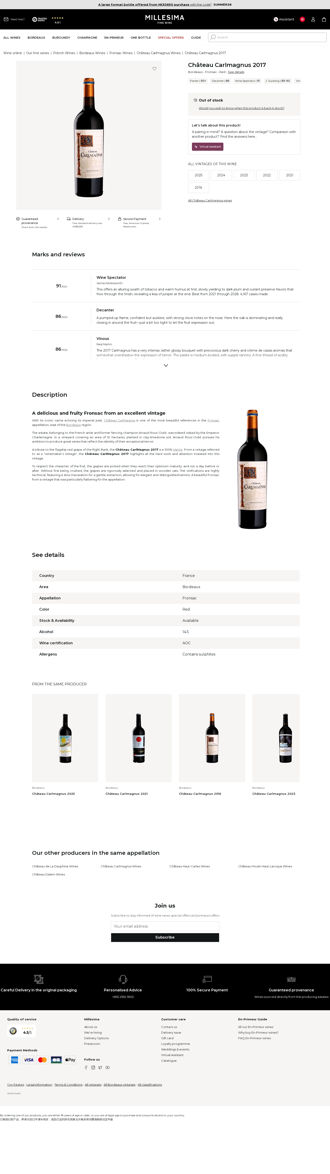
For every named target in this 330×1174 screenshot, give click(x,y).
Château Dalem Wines (48, 874)
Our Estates (15, 1084)
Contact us (169, 1027)
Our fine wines (37, 53)
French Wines (64, 53)
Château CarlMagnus (119, 420)
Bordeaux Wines (92, 53)
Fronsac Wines (120, 53)
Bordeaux (195, 72)
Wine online (12, 53)
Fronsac (211, 72)
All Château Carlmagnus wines (210, 200)
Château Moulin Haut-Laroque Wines (265, 866)
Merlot (178, 449)
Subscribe (165, 937)
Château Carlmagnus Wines (158, 53)
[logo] (165, 19)
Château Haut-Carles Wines (189, 866)
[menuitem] (11, 37)
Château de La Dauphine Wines (55, 866)
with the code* (154, 4)
